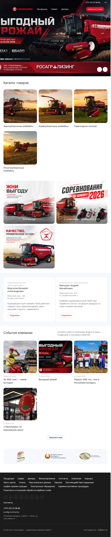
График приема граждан (15, 486)
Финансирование (47, 478)
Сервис (21, 478)
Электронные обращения (42, 486)
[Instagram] (16, 497)
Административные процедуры (73, 486)
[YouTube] (26, 497)
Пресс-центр (9, 482)
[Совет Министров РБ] (90, 456)
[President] (55, 456)
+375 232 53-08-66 (92, 2)
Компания (76, 478)
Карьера (89, 478)
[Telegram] (21, 497)
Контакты (63, 478)
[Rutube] (11, 497)
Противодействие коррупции (79, 482)
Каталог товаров (16, 83)
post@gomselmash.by (11, 512)
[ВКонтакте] (5, 497)
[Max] (42, 497)
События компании (18, 333)
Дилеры (31, 478)
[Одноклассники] (31, 497)
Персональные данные (40, 482)
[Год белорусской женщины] (20, 456)
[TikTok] (37, 497)
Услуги (22, 482)
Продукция (8, 478)
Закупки (58, 482)
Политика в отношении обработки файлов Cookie (27, 490)
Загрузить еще (55, 437)
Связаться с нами (95, 9)
